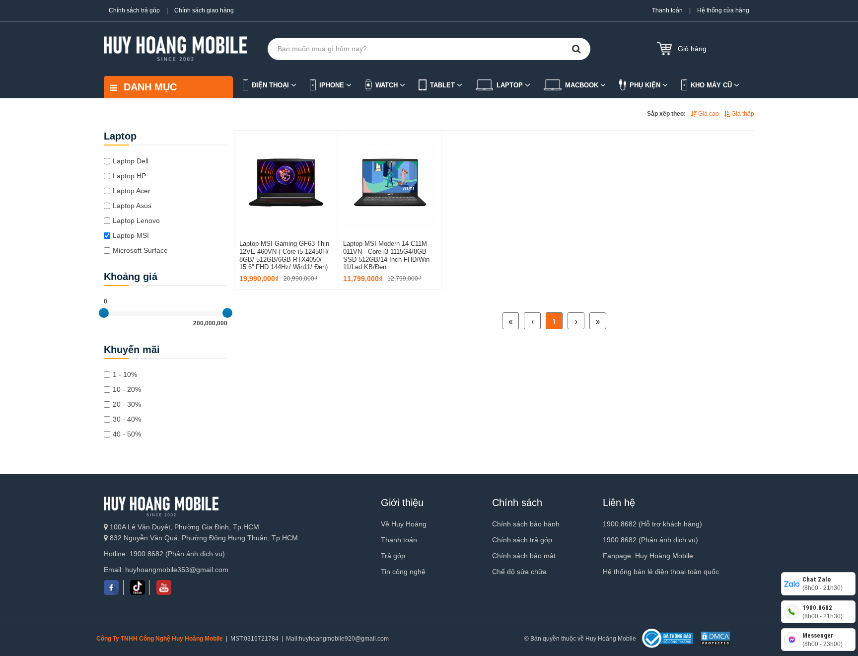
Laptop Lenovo (136, 220)
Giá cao (708, 113)
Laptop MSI (131, 235)
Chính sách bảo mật (524, 556)
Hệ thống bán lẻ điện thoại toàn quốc (661, 572)
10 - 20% (127, 389)
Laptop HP (129, 176)
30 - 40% (127, 419)
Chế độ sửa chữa (519, 572)
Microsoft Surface (140, 250)
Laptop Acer (131, 191)
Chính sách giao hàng (204, 10)
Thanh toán (667, 10)
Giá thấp (742, 113)
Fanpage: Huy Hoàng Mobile (648, 556)
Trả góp (393, 556)
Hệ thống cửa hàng (723, 10)
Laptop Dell (130, 161)
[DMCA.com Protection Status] (714, 638)
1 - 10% (125, 374)
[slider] (104, 313)
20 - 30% (127, 404)
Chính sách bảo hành (526, 524)
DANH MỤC (149, 86)
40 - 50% (127, 434)
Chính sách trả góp (134, 10)
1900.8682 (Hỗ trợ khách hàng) (652, 524)
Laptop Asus (132, 206)
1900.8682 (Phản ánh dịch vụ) (650, 540)
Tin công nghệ (403, 572)
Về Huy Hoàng (404, 524)
